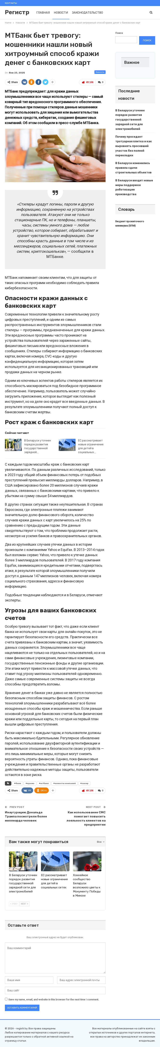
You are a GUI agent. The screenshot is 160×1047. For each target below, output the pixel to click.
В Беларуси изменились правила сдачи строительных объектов (133, 168)
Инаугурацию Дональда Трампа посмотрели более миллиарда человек (26, 816)
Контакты (11, 3)
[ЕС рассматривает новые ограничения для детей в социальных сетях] (67, 445)
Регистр (17, 12)
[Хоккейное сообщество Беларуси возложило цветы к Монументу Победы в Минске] (87, 861)
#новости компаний (64, 783)
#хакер (84, 783)
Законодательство (87, 12)
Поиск (119, 32)
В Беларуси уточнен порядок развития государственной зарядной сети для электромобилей (130, 120)
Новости (61, 12)
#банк (17, 783)
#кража (30, 783)
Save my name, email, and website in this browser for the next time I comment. (53, 999)
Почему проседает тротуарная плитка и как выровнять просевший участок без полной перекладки (133, 146)
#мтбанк (44, 783)
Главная (43, 12)
